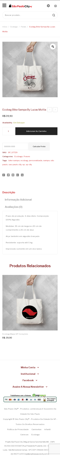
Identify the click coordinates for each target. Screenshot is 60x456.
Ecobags (14, 27)
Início (4, 27)
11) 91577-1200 (17, 454)
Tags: (4, 160)
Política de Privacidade (18, 429)
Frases (23, 27)
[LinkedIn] (22, 175)
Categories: (7, 156)
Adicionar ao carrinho (36, 131)
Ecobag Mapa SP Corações (15, 334)
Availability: (7, 123)
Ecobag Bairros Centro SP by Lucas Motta (55, 110)
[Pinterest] (13, 175)
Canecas (24, 434)
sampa (46, 160)
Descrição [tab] (8, 192)
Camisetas (36, 429)
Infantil (47, 429)
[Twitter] (8, 175)
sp (23, 164)
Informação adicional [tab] (18, 199)
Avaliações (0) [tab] (13, 206)
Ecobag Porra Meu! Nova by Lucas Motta (49, 110)
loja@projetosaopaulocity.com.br (37, 454)
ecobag (24, 160)
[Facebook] (3, 175)
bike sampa (14, 160)
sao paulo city (15, 164)
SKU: (4, 152)
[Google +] (17, 175)
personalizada (35, 160)
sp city (29, 164)
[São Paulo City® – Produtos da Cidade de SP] (20, 5)
